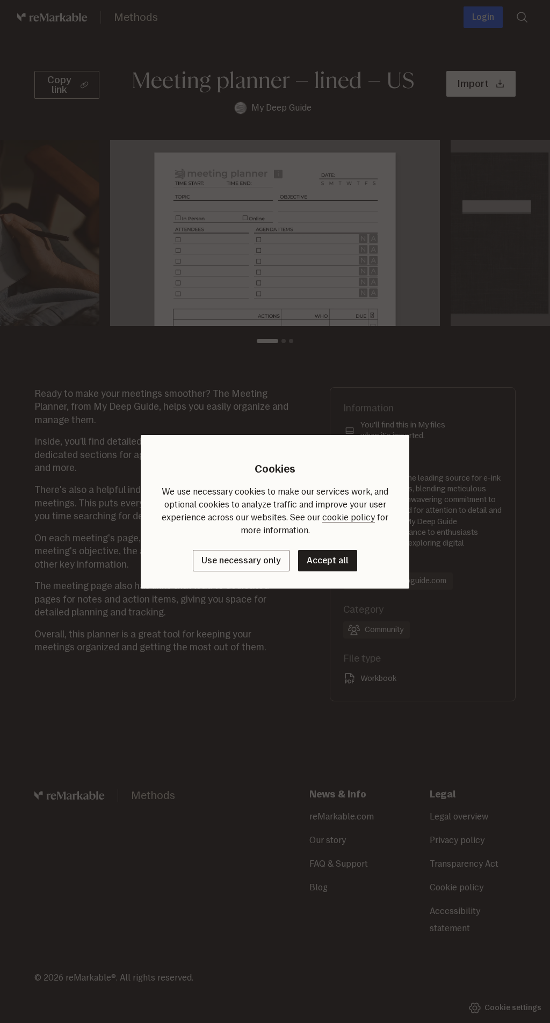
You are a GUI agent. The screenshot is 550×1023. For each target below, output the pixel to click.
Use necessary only (241, 560)
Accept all (328, 560)
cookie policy (348, 517)
